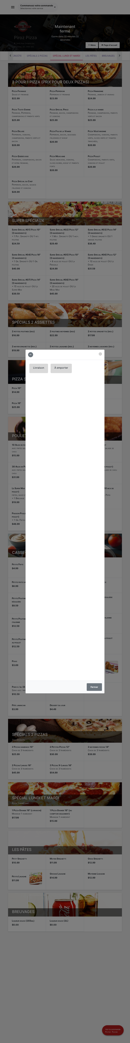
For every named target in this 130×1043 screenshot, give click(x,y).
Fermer (94, 687)
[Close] (100, 354)
